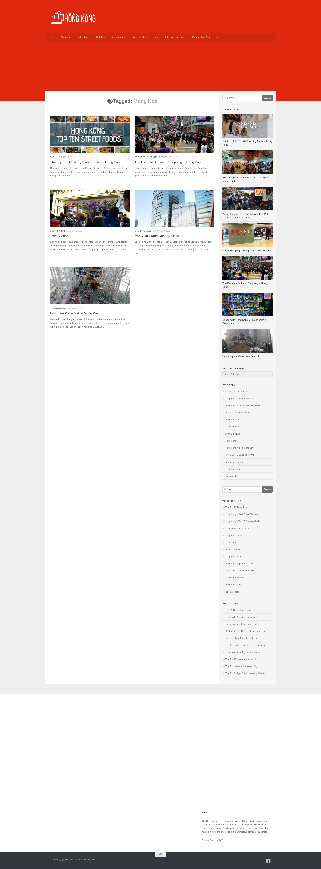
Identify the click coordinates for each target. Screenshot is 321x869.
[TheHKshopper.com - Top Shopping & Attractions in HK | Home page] (74, 16)
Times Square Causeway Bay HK (240, 356)
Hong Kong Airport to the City (239, 448)
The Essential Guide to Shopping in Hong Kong (169, 162)
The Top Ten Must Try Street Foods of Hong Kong (86, 162)
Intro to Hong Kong (175, 37)
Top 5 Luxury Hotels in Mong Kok (241, 624)
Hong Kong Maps (233, 469)
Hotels (99, 37)
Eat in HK (55, 157)
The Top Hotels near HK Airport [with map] (245, 645)
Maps (157, 37)
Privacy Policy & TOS (212, 840)
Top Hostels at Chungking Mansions (242, 638)
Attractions (83, 37)
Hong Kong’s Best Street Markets (241, 398)
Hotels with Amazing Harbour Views (242, 652)
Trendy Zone (59, 236)
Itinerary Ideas (140, 37)
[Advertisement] (160, 66)
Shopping (66, 37)
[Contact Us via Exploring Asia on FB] (268, 861)
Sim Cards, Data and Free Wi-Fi (240, 455)
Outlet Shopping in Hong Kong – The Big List (246, 250)
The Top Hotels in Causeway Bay (241, 666)
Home (53, 37)
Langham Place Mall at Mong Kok (74, 313)
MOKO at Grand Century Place (157, 236)
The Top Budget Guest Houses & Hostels (245, 673)
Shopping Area (155, 157)
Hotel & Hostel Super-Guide (238, 610)
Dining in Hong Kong (235, 462)
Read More (262, 832)
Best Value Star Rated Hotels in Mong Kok (246, 631)
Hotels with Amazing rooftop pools (241, 617)
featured (140, 157)
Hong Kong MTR (233, 441)
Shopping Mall (58, 231)
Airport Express (232, 433)
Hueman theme (89, 860)
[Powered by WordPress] (63, 860)
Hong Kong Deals (233, 419)
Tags (217, 37)
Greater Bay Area (201, 37)
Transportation (117, 37)
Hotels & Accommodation (237, 412)
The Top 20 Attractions (236, 391)
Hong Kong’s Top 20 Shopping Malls (242, 405)
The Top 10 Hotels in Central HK (241, 659)
